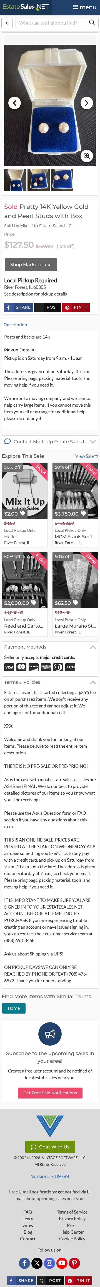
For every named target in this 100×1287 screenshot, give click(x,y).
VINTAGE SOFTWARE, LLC (64, 1158)
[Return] (7, 23)
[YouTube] (62, 1263)
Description (15, 324)
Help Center (72, 1231)
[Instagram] (49, 1263)
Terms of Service (72, 1211)
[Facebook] (24, 1263)
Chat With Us (54, 1147)
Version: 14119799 (50, 1176)
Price (9, 235)
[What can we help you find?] (92, 23)
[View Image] (15, 180)
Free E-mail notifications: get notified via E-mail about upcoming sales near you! (50, 1195)
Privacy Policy (72, 1218)
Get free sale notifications (50, 1092)
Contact (28, 1238)
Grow (27, 1225)
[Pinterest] (74, 1263)
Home (14, 1008)
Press (72, 1225)
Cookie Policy (72, 1238)
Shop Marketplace (31, 264)
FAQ (27, 1211)
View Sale (84, 456)
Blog (28, 1231)
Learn (27, 1218)
